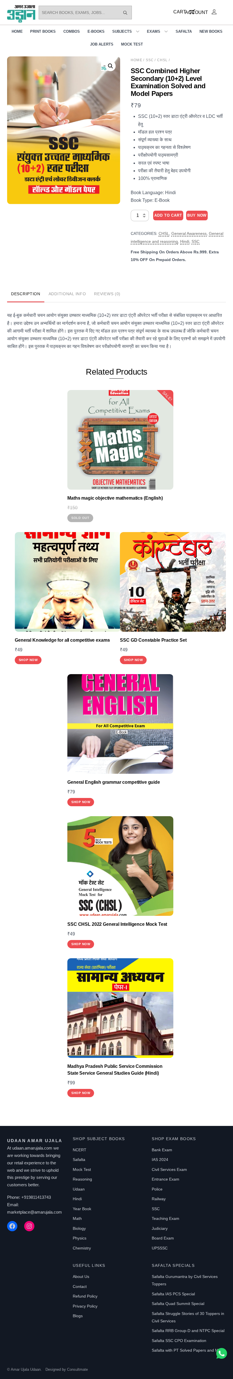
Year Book (82, 1208)
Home (17, 31)
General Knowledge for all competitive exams (62, 640)
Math (77, 1218)
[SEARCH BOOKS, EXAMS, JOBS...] (125, 12)
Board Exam (163, 1238)
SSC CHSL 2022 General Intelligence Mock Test (117, 924)
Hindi (184, 241)
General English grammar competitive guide (113, 782)
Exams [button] (153, 31)
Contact (80, 1286)
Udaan (79, 1189)
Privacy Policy (85, 1306)
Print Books (43, 31)
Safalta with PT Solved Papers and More (188, 1350)
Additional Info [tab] (67, 294)
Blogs (78, 1316)
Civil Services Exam (169, 1169)
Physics (79, 1238)
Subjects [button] (122, 31)
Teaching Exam (165, 1218)
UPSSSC (160, 1248)
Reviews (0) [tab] (107, 294)
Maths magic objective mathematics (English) (115, 498)
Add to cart (168, 215)
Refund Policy (85, 1296)
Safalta (184, 31)
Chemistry (82, 1248)
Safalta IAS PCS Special (173, 1294)
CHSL (162, 60)
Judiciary (160, 1228)
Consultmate (77, 1369)
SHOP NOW (28, 660)
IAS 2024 (160, 1159)
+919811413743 (36, 1197)
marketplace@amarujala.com (34, 1212)
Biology (79, 1228)
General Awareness (189, 233)
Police (157, 1189)
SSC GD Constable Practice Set (153, 640)
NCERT (79, 1150)
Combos (71, 31)
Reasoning (82, 1179)
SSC (150, 60)
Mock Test (132, 44)
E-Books (96, 31)
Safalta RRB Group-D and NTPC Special (188, 1330)
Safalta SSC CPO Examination (179, 1340)
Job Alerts (101, 44)
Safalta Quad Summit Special (178, 1303)
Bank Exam (162, 1150)
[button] (110, 66)
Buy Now (197, 215)
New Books (210, 31)
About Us (81, 1276)
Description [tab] (25, 294)
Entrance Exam (165, 1179)
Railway (159, 1199)
